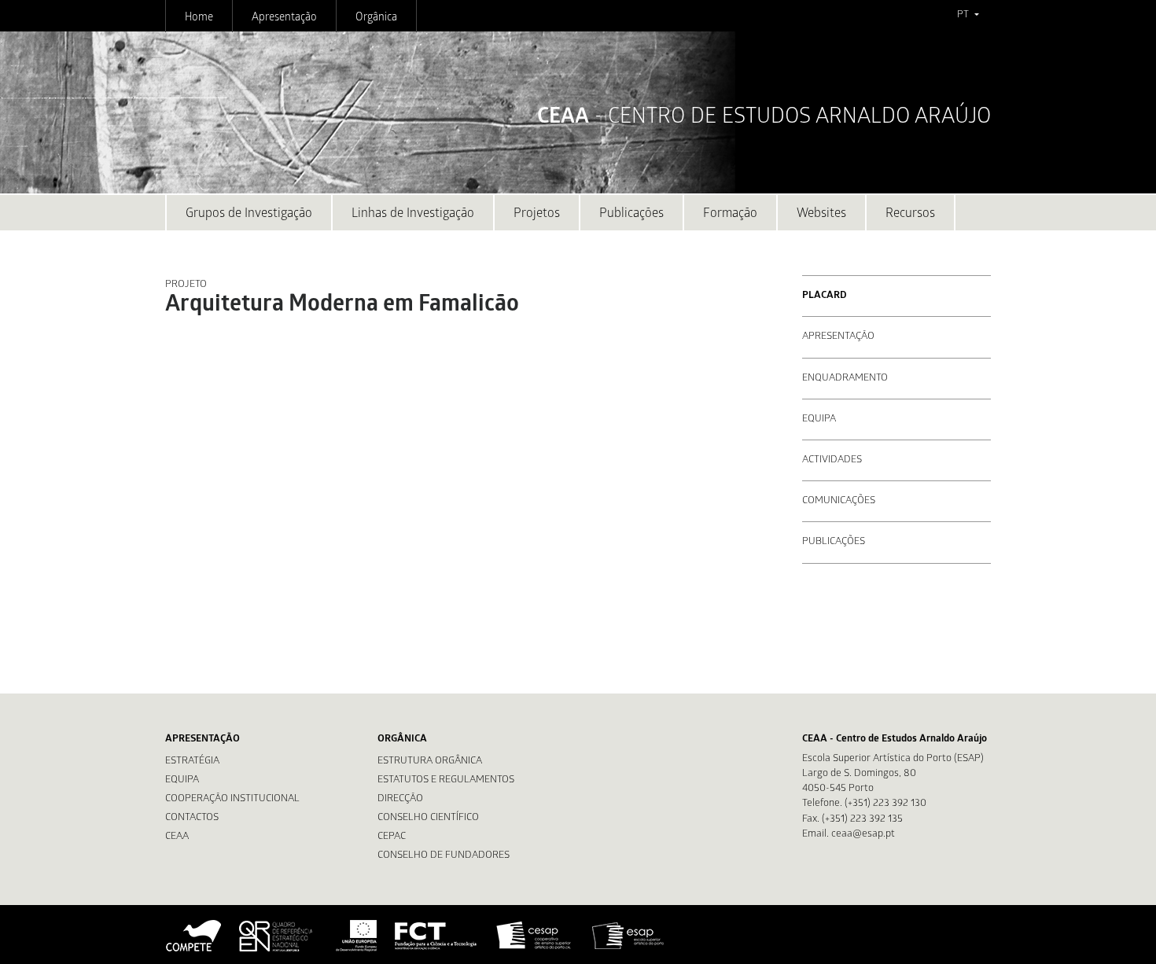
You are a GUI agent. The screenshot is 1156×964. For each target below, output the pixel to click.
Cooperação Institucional (232, 799)
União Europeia (354, 935)
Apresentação (284, 18)
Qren (277, 935)
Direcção (400, 799)
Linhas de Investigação (413, 214)
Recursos (910, 214)
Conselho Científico (428, 818)
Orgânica (376, 18)
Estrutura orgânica (429, 761)
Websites (821, 214)
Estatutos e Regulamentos (445, 780)
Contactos (192, 818)
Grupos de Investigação (249, 214)
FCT (436, 935)
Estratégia (192, 761)
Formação (730, 214)
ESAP (628, 935)
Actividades (832, 460)
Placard (824, 296)
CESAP (534, 935)
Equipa (819, 419)
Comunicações (838, 501)
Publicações (631, 214)
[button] (967, 15)
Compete (194, 935)
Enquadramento (845, 378)
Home (199, 18)
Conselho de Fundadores (443, 856)
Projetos (537, 214)
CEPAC (391, 837)
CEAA (177, 837)
